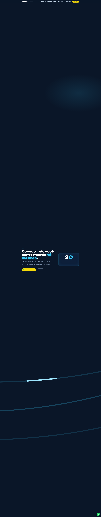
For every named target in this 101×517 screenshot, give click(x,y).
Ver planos (41, 269)
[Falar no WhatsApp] (98, 514)
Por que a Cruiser (48, 1)
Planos (42, 1)
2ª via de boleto (68, 1)
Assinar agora (75, 1)
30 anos (54, 1)
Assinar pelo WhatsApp (30, 269)
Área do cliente (60, 1)
